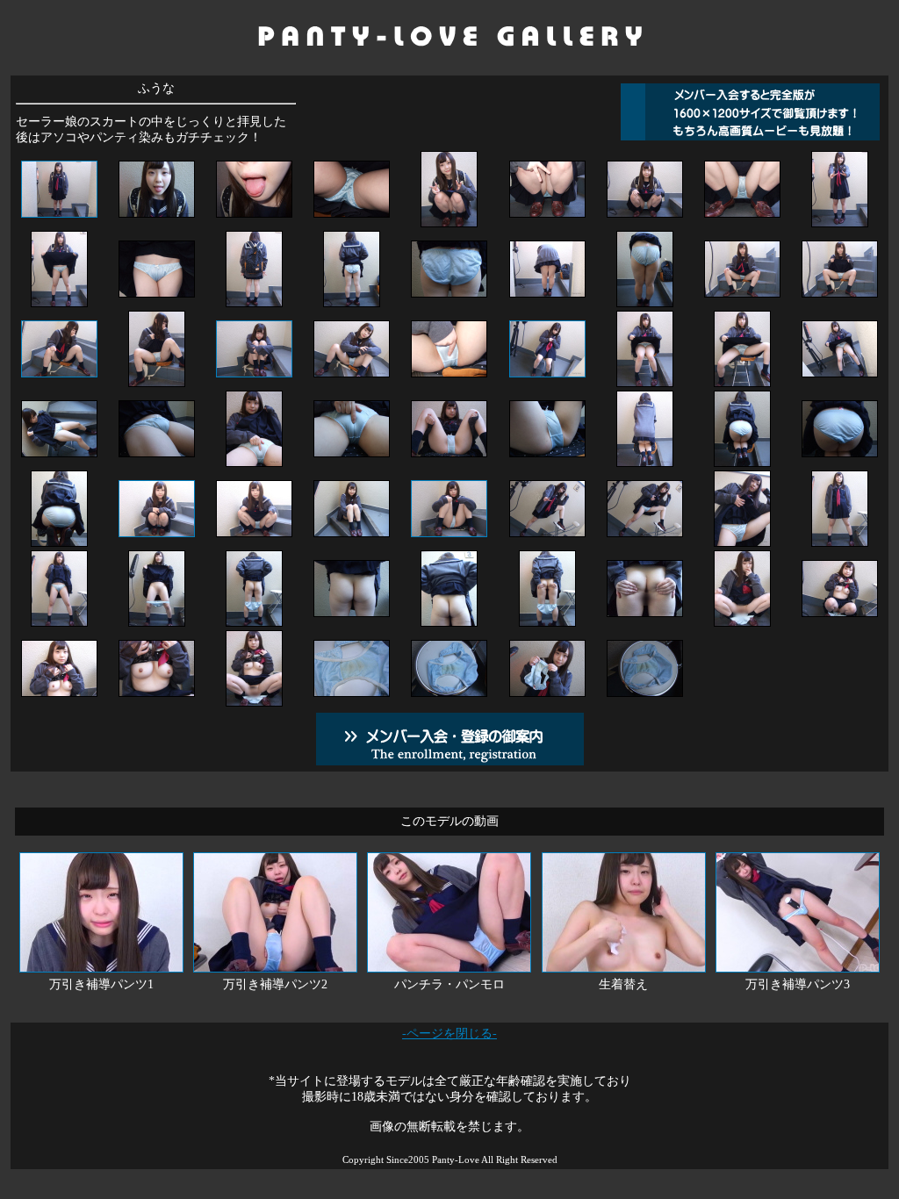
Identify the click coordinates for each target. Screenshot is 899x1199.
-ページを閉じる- (449, 1033)
